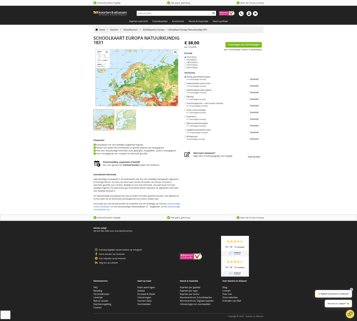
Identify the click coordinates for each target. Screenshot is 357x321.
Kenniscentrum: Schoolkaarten (196, 297)
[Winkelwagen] (255, 13)
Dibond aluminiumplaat (197, 123)
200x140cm (192, 68)
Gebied (141, 290)
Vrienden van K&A (231, 300)
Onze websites (230, 297)
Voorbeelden (144, 304)
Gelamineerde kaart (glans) (199, 90)
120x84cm (192, 60)
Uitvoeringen (144, 297)
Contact (97, 307)
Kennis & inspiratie (198, 21)
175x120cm (192, 65)
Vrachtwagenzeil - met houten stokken (205, 103)
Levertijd (97, 297)
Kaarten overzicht (138, 21)
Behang (190, 97)
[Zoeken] (213, 13)
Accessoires (178, 21)
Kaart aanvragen (146, 287)
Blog (224, 287)
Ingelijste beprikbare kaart (199, 130)
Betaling (97, 290)
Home (102, 29)
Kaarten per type (189, 290)
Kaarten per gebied (190, 287)
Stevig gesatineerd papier (198, 77)
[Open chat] (350, 314)
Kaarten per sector (190, 294)
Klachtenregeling (102, 304)
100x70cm (192, 57)
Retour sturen (100, 300)
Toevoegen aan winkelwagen (244, 44)
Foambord (191, 117)
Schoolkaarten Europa (154, 29)
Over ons (227, 294)
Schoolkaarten (159, 21)
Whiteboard (192, 137)
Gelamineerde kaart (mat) (198, 83)
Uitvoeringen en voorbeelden (195, 304)
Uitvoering (189, 73)
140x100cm (192, 62)
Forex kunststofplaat (196, 110)
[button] (175, 52)
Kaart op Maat (220, 21)
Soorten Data (144, 300)
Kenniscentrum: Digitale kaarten (197, 300)
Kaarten (114, 29)
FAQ (95, 287)
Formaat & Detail (146, 294)
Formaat (188, 53)
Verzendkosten (101, 294)
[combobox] (174, 13)
